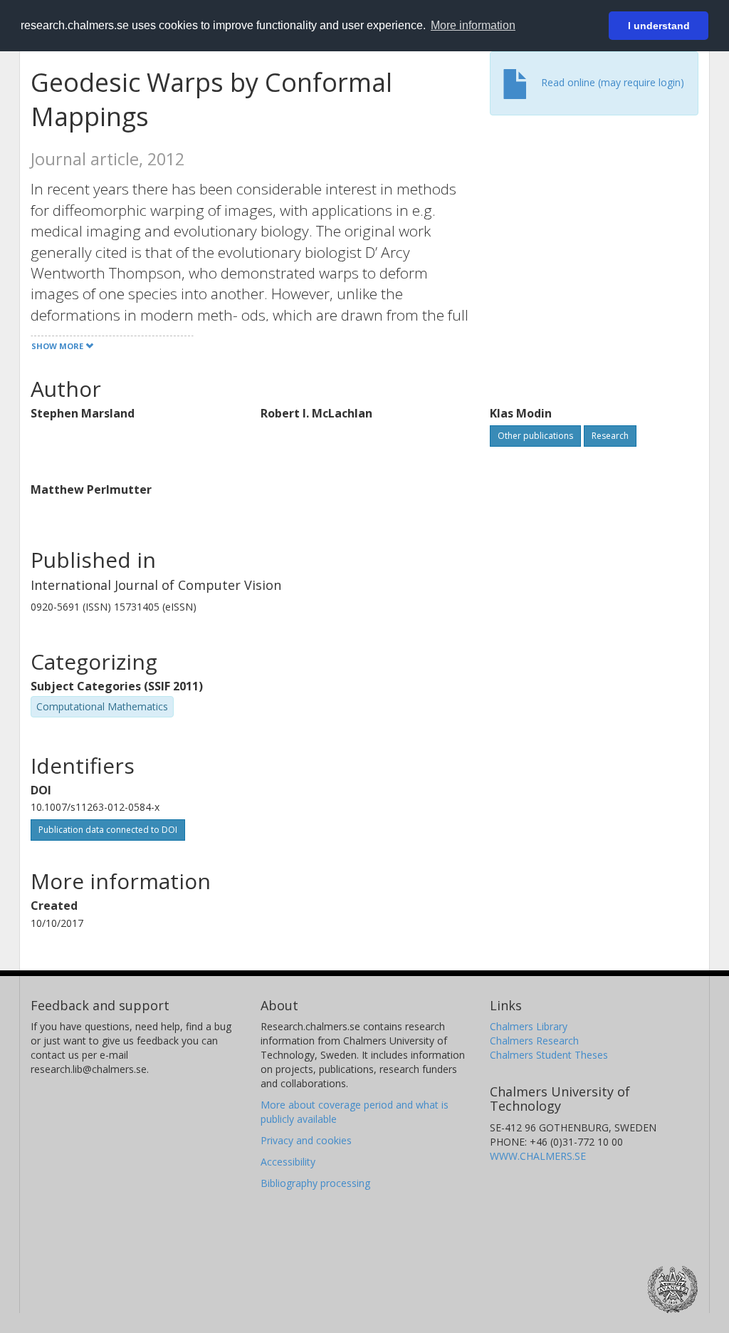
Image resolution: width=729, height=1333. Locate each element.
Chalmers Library (528, 1026)
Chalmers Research (534, 1040)
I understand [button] (659, 25)
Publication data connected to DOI (107, 830)
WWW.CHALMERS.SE (538, 1156)
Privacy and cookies (306, 1140)
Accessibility (288, 1161)
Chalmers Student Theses (549, 1055)
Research (610, 436)
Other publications (535, 436)
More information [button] (473, 25)
